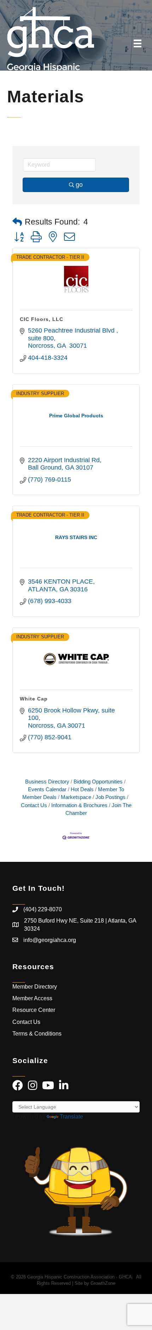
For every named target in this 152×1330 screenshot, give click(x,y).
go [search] (79, 184)
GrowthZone (102, 1283)
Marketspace (76, 797)
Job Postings (110, 797)
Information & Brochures (79, 805)
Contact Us (26, 1022)
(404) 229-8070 (42, 909)
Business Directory (47, 782)
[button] (17, 222)
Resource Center (33, 1010)
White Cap (34, 699)
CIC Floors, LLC (41, 319)
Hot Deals (82, 789)
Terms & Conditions (37, 1034)
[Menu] (137, 43)
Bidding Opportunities (98, 782)
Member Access (32, 998)
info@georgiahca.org (49, 940)
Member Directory (34, 987)
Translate (71, 1117)
